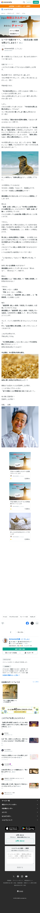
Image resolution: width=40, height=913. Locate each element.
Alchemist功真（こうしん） (19, 639)
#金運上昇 (32, 616)
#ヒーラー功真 (24, 616)
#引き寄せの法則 (13, 616)
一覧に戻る (20, 632)
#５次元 (5, 616)
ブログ (18, 13)
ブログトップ (10, 13)
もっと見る (36, 681)
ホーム (3, 13)
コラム (23, 13)
